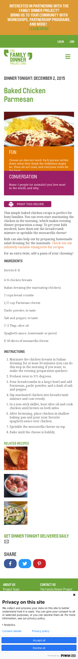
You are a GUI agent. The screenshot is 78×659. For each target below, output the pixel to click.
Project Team (11, 590)
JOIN (71, 41)
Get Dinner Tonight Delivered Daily (36, 536)
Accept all (39, 640)
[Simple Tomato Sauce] (39, 458)
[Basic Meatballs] (39, 485)
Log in (61, 41)
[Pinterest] (39, 563)
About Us (9, 585)
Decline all (39, 647)
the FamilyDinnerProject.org (18, 57)
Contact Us (48, 585)
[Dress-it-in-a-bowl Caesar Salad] (39, 513)
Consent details (11, 631)
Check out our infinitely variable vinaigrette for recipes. (38, 245)
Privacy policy (40, 631)
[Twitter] (25, 563)
